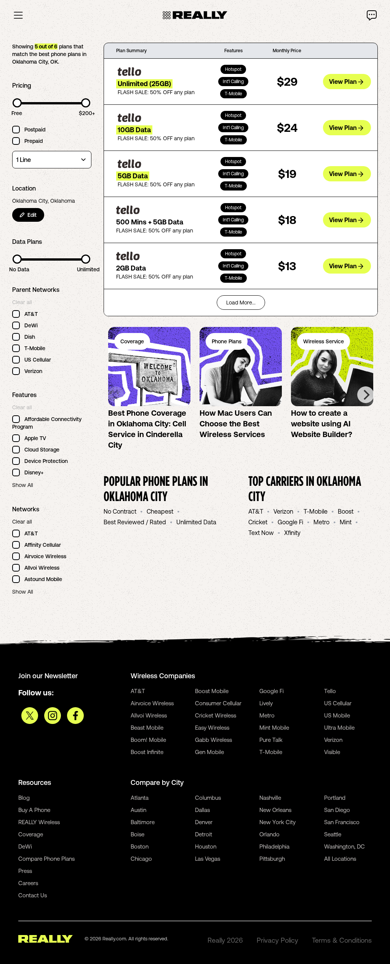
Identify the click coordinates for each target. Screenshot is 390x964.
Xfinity (292, 532)
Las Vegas (207, 858)
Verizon (283, 511)
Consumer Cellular (218, 703)
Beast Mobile (147, 727)
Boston (140, 846)
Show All (22, 485)
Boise (137, 834)
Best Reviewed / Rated (135, 522)
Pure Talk (271, 740)
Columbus (208, 797)
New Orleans (275, 810)
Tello (330, 691)
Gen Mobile (209, 752)
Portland (334, 797)
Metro (321, 522)
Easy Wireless (212, 727)
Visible (332, 752)
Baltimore (143, 822)
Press (25, 871)
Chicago (141, 858)
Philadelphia (274, 846)
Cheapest (160, 511)
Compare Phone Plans (46, 858)
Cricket (257, 522)
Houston (205, 846)
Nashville (270, 797)
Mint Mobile (274, 727)
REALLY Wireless (39, 822)
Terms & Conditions (342, 940)
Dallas (202, 810)
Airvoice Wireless (152, 703)
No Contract (120, 511)
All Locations (340, 858)
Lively (266, 703)
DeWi (25, 846)
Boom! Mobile (148, 740)
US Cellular (338, 703)
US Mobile (337, 715)
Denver (204, 822)
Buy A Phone (34, 810)
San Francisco (342, 822)
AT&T (255, 511)
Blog (24, 797)
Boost (345, 511)
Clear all (22, 302)
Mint (346, 522)
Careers (28, 883)
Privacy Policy (277, 940)
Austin (138, 810)
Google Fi (290, 522)
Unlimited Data (196, 522)
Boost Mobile (212, 691)
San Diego (337, 810)
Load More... (241, 302)
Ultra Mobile (339, 727)
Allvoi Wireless (149, 715)
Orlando (269, 834)
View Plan (342, 81)
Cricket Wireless (215, 715)
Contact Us (32, 895)
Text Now (261, 532)
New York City (277, 822)
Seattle (332, 834)
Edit (32, 215)
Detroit (203, 834)
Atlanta (140, 797)
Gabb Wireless (213, 740)
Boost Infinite (147, 752)
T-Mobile (316, 511)
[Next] (365, 394)
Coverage (30, 834)
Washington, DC (344, 846)
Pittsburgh (272, 858)
